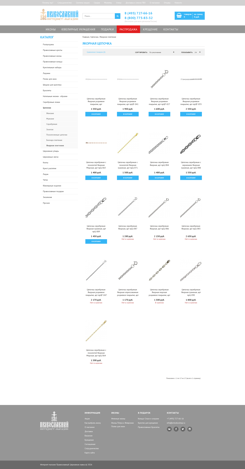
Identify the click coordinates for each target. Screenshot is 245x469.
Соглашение (90, 444)
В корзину (96, 114)
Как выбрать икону (93, 423)
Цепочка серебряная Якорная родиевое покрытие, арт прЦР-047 (96, 292)
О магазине (155, 2)
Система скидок (83, 2)
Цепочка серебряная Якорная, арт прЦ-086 (159, 227)
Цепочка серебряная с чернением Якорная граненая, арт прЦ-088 (191, 165)
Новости (178, 2)
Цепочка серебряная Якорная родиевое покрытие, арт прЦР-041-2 (96, 102)
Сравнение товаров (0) (96, 52)
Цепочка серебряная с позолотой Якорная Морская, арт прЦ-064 (96, 353)
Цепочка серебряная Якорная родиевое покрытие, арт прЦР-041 (127, 101)
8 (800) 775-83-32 (139, 18)
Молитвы (108, 2)
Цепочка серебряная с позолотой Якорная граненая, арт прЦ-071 (128, 165)
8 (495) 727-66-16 (138, 13)
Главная (86, 37)
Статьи (118, 2)
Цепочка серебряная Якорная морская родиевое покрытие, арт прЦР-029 (159, 293)
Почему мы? (47, 2)
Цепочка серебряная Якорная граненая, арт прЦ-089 (96, 229)
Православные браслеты (149, 427)
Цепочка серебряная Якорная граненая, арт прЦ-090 (191, 292)
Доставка (89, 431)
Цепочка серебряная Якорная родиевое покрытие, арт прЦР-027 (159, 101)
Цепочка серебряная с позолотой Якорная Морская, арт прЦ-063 (96, 165)
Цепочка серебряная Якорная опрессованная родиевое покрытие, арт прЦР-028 (128, 293)
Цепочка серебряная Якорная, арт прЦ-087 (127, 227)
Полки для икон (118, 426)
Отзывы (167, 2)
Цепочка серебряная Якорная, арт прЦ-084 (159, 163)
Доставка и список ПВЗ (135, 2)
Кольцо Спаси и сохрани (148, 418)
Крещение (89, 440)
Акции (87, 418)
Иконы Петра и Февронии (122, 423)
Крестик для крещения (148, 423)
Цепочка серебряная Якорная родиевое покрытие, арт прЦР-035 (191, 101)
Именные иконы (118, 418)
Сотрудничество (65, 2)
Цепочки (94, 37)
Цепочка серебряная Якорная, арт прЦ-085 (190, 227)
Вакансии (88, 435)
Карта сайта (90, 452)
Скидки (97, 2)
